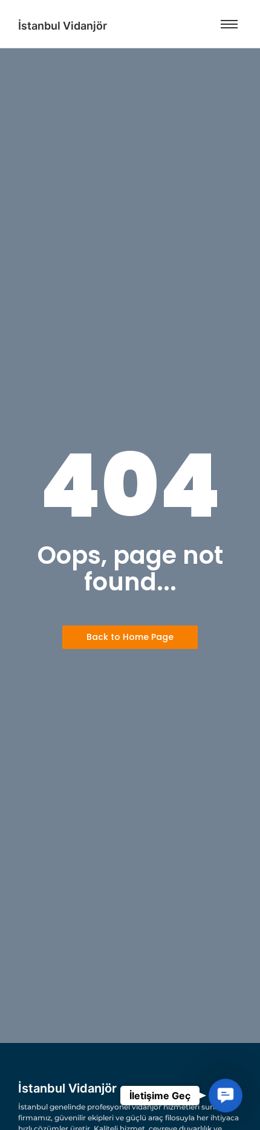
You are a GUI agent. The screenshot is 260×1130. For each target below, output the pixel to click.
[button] (226, 1096)
